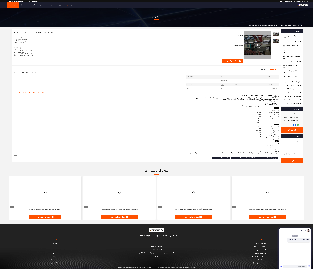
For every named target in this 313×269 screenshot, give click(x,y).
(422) (290, 37)
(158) (295, 61)
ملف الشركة (54, 243)
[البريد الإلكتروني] (294, 125)
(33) (293, 103)
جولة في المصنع (54, 246)
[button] (301, 196)
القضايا (53, 256)
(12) (293, 85)
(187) (290, 51)
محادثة (13, 5)
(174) (290, 66)
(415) (293, 82)
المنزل (301, 25)
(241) (290, 46)
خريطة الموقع (54, 259)
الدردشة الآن (291, 130)
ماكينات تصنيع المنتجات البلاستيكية (221, 157)
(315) (291, 71)
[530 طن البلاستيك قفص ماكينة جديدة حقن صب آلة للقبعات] (45, 192)
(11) (294, 89)
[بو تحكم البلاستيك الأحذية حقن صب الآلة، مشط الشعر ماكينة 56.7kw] (193, 192)
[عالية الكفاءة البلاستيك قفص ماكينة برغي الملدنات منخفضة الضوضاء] (119, 192)
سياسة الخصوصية (54, 263)
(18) (293, 96)
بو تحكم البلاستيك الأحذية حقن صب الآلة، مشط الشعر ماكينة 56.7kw (193, 209)
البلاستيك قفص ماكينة (286, 25)
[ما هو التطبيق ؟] (298, 125)
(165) (291, 57)
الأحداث (33, 5)
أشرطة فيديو (58, 5)
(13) (294, 92)
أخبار (54, 253)
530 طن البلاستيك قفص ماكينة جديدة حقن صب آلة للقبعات (45, 209)
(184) (290, 77)
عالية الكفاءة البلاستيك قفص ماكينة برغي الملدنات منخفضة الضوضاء (119, 209)
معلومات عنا (49, 5)
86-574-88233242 (33, 1)
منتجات (66, 5)
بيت (72, 5)
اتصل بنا (41, 5)
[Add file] (309, 266)
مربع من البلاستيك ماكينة (271, 157)
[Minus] (281, 231)
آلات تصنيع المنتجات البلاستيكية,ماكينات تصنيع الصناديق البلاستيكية (247, 157)
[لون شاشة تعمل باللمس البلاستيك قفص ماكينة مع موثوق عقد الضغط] (267, 192)
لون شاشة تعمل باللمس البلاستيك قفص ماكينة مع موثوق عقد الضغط (267, 209)
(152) (292, 99)
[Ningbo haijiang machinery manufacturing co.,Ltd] (303, 5)
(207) (293, 41)
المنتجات (295, 25)
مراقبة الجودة (54, 250)
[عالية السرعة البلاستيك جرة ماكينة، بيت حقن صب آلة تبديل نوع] (257, 45)
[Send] (281, 266)
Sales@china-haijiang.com (17, 1)
